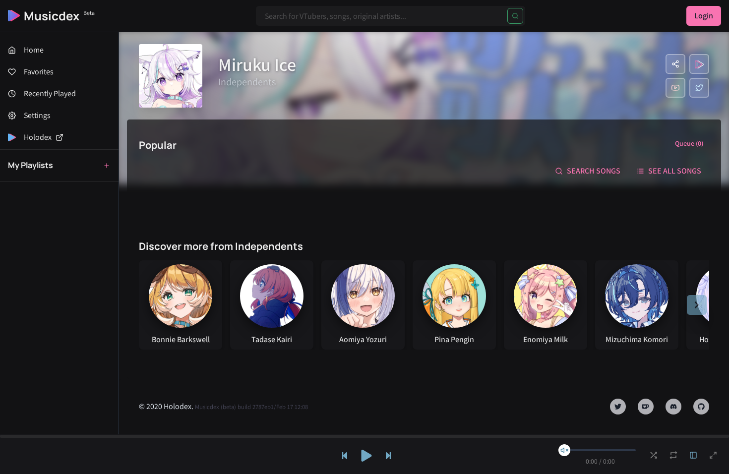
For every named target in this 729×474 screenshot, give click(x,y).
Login (703, 15)
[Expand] (693, 455)
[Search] (515, 16)
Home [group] (34, 50)
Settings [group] (37, 115)
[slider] (564, 450)
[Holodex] (699, 64)
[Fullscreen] (713, 455)
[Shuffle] (654, 455)
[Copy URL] (675, 64)
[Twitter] (699, 88)
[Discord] (673, 407)
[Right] (697, 305)
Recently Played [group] (50, 93)
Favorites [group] (39, 71)
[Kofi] (646, 407)
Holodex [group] (38, 137)
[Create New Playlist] (107, 166)
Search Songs (593, 171)
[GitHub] (701, 407)
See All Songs (674, 171)
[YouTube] (675, 88)
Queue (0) (689, 143)
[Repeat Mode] (673, 455)
